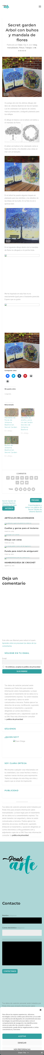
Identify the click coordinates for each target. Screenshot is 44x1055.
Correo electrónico (13, 928)
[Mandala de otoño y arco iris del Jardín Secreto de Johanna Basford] (28, 412)
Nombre (9, 915)
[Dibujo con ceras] (22, 535)
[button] (40, 1010)
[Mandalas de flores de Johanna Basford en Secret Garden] (12, 412)
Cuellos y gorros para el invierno (21, 528)
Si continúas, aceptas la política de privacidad (23, 667)
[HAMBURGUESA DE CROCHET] (22, 558)
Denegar (22, 1043)
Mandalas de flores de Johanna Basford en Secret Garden (11, 422)
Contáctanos (10, 971)
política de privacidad (14, 719)
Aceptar (22, 1036)
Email (4, 658)
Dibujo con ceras (13, 540)
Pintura (21, 48)
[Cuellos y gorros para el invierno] (22, 524)
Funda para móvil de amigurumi (21, 551)
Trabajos (28, 48)
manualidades (12, 48)
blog (35, 45)
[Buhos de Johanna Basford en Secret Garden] (12, 440)
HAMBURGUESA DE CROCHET (20, 562)
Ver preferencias (22, 1049)
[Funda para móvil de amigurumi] (22, 547)
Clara (20, 45)
